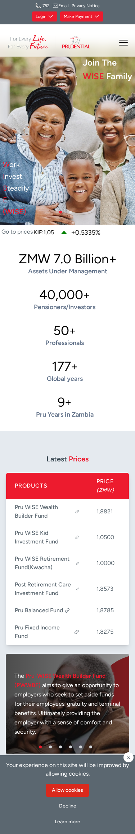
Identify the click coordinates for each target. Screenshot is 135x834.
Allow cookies (67, 790)
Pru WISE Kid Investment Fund (36, 537)
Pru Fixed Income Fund (37, 631)
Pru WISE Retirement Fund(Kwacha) (42, 563)
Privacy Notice (86, 5)
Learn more (67, 822)
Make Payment (78, 16)
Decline (67, 806)
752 (46, 5)
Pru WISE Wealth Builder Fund (36, 511)
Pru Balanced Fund (39, 610)
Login (41, 16)
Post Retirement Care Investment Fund (43, 588)
